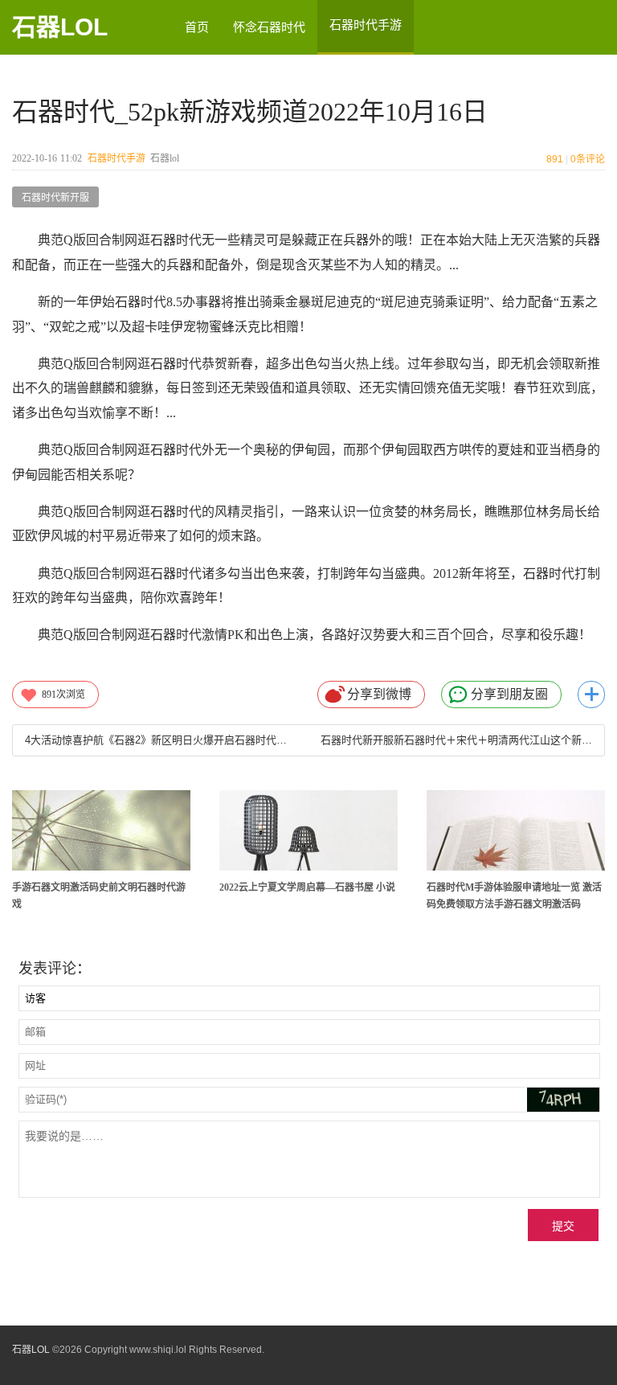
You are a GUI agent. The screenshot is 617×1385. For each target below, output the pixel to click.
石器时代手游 (116, 158)
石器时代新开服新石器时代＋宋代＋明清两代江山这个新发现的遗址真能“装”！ (456, 740)
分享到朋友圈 (509, 694)
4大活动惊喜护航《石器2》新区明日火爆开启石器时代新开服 (160, 740)
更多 (591, 694)
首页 (197, 27)
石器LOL (60, 27)
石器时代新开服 (55, 197)
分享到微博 (379, 694)
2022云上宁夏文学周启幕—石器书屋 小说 (307, 887)
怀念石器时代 (269, 27)
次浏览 (63, 694)
